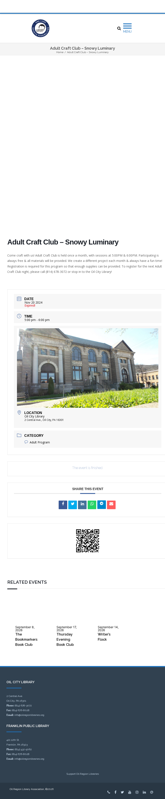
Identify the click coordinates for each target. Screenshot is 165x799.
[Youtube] (129, 792)
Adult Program (40, 442)
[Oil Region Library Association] (40, 28)
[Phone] (108, 792)
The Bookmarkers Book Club (26, 639)
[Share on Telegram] (101, 504)
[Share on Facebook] (63, 505)
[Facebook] (115, 792)
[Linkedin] (82, 505)
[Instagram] (137, 792)
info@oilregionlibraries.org (29, 715)
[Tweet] (72, 505)
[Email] (111, 505)
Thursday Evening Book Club (65, 639)
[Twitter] (122, 792)
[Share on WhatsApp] (92, 505)
